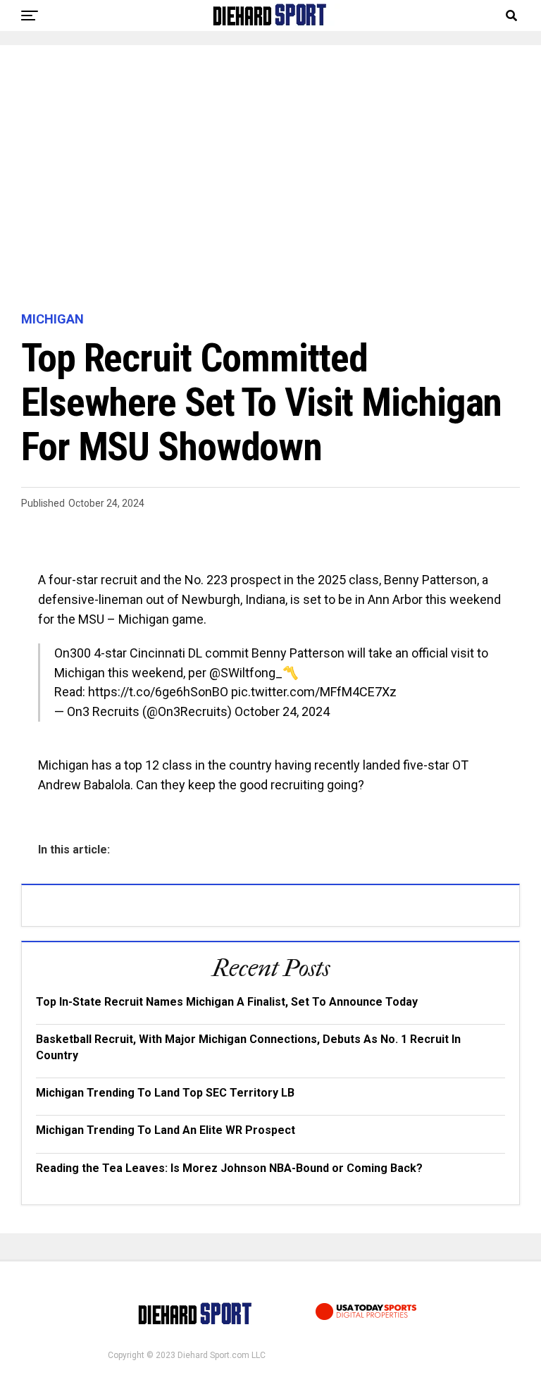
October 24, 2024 (282, 711)
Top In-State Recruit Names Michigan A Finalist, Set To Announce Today (227, 1001)
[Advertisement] (270, 179)
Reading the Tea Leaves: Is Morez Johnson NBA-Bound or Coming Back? (229, 1168)
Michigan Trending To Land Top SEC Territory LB (165, 1092)
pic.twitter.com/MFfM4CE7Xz (314, 691)
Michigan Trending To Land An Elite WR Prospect (165, 1130)
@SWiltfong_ (245, 672)
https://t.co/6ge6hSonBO (158, 691)
